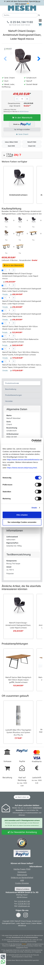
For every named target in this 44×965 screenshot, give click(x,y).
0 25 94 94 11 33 (24, 904)
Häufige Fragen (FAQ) (22, 869)
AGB (22, 880)
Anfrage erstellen (23, 129)
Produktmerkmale (12, 383)
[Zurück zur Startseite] (22, 8)
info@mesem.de (24, 906)
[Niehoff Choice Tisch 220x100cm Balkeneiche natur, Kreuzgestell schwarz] (33, 233)
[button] (39, 59)
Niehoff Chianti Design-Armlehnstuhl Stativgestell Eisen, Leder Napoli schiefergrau (21, 290)
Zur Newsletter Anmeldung (23, 832)
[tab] (22, 383)
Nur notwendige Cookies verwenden (22, 522)
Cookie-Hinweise (22, 883)
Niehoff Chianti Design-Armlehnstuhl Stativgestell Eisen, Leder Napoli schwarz (21, 302)
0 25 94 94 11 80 (24, 901)
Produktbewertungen (13, 395)
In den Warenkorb (23, 117)
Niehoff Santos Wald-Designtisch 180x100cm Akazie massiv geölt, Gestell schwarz (20, 327)
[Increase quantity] (27, 99)
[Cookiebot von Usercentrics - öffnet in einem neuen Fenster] (32, 440)
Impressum (22, 872)
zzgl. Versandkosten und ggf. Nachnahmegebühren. (23, 937)
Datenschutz (22, 875)
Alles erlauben (22, 515)
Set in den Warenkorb (14, 265)
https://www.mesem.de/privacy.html (22, 468)
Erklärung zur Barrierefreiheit (22, 878)
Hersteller (9, 401)
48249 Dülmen (24, 111)
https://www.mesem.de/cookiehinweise (23, 460)
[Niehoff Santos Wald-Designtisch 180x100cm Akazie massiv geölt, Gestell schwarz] (19, 233)
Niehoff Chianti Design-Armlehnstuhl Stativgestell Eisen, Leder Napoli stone (21, 315)
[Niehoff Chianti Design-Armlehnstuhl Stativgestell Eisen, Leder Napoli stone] (6, 233)
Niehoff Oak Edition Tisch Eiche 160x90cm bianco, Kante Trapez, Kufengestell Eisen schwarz (22, 366)
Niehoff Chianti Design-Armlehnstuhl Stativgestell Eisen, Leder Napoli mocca (20, 276)
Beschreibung (10, 389)
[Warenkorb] (40, 24)
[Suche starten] (39, 15)
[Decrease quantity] (17, 99)
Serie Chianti (23, 134)
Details (34, 508)
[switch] (38, 484)
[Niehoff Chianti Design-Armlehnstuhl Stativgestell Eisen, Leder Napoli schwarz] (33, 220)
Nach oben (22, 797)
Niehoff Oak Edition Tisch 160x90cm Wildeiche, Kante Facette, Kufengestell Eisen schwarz (20, 353)
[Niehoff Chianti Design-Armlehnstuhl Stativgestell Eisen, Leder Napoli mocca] (6, 220)
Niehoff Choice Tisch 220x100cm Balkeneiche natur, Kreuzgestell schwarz (20, 340)
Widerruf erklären (23, 889)
